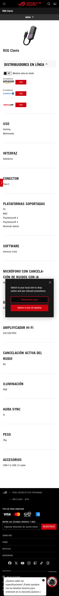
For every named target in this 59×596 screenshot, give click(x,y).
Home (5, 542)
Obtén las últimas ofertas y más (19, 522)
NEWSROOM (7, 555)
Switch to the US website (30, 307)
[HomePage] (4, 492)
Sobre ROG (7, 535)
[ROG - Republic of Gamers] (29, 4)
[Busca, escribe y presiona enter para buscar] (49, 4)
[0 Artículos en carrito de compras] (55, 4)
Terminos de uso (33, 582)
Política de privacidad (13, 582)
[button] (4, 4)
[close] (50, 282)
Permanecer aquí (29, 299)
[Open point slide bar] (1, 183)
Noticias (6, 549)
